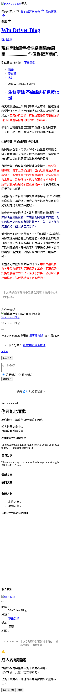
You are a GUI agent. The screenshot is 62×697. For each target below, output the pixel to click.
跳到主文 (6, 39)
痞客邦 (33, 335)
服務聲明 (37, 645)
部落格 (12, 73)
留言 (41, 335)
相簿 (11, 69)
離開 (20, 690)
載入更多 (7, 358)
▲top (4, 351)
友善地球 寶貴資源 (34, 345)
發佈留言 (7, 379)
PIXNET (16, 641)
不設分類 (29, 62)
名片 (11, 77)
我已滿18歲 (8, 690)
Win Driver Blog (20, 30)
